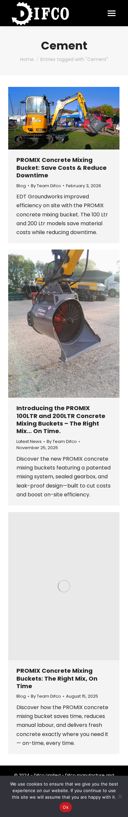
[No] (120, 796)
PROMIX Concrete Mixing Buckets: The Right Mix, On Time (56, 678)
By (46, 186)
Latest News (29, 441)
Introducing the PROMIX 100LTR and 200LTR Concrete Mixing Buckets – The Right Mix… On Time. (60, 419)
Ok (66, 807)
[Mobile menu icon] (111, 13)
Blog (21, 186)
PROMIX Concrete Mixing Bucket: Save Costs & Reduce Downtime (61, 167)
